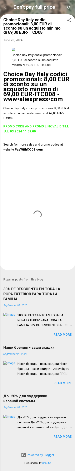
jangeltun (46, 463)
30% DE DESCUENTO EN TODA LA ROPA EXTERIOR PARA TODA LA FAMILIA (31, 294)
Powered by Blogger (40, 455)
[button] (69, 21)
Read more (63, 334)
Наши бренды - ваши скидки (29, 347)
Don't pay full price (34, 7)
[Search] (69, 8)
